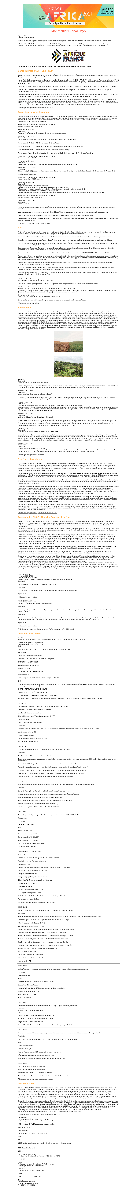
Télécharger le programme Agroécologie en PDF (34, 223)
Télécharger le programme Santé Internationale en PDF (36, 107)
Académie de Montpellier (83, 66)
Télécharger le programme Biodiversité (31, 455)
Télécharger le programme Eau (28, 303)
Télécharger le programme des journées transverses (35, 1079)
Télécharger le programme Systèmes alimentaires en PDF (37, 513)
